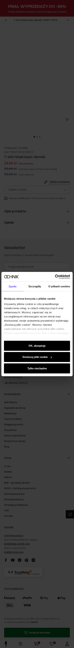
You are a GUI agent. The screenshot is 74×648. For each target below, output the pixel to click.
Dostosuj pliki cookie (35, 356)
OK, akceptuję (37, 345)
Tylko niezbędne (37, 368)
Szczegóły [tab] (34, 286)
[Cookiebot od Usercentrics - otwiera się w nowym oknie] (55, 277)
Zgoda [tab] (12, 286)
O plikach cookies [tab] (59, 286)
